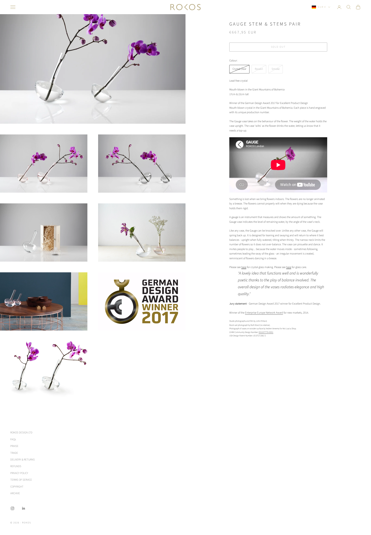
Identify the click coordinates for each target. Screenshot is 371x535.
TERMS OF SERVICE (21, 480)
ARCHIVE (15, 493)
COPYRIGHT (16, 487)
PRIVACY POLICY (19, 473)
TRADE (14, 453)
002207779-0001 (266, 332)
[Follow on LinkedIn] (23, 508)
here (243, 267)
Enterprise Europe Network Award (264, 313)
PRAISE (14, 446)
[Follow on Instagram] (12, 508)
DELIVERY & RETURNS (22, 460)
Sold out (278, 47)
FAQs (13, 439)
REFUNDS (15, 466)
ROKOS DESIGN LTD (21, 432)
